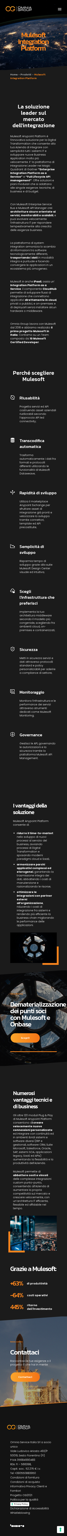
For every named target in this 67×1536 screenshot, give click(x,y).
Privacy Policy (21, 1504)
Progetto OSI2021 (21, 1495)
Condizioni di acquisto (25, 1482)
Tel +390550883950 (23, 1473)
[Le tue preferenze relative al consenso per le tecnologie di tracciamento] (60, 1529)
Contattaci (25, 1377)
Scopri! (25, 1038)
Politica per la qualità (24, 1499)
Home (13, 74)
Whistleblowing (20, 1513)
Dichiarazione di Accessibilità (29, 1508)
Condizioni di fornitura (24, 1477)
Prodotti (25, 74)
